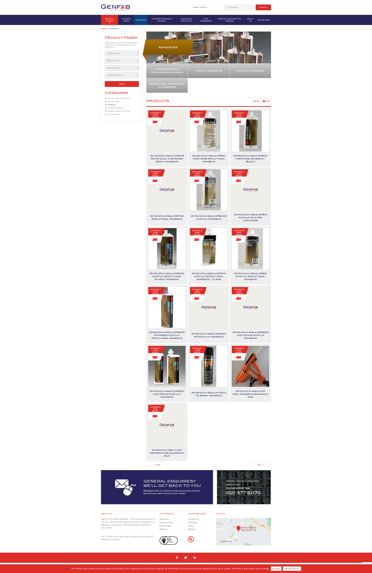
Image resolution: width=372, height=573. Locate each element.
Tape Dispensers (206, 20)
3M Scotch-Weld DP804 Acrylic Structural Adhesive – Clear (209, 276)
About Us (250, 20)
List (257, 101)
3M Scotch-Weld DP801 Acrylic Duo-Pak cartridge (250, 217)
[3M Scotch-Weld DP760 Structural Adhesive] (167, 189)
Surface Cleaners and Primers (229, 20)
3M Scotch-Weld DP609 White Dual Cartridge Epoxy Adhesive (167, 159)
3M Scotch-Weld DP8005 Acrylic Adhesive (209, 217)
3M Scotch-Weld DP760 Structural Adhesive (167, 217)
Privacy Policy (166, 523)
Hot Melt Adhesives (250, 71)
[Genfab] (115, 7)
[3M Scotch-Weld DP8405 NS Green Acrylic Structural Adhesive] (167, 307)
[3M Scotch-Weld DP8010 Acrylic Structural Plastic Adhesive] (167, 248)
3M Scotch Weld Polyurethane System (167, 71)
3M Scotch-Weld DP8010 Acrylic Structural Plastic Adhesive (166, 276)
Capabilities (263, 20)
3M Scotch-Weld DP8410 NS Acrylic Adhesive (208, 335)
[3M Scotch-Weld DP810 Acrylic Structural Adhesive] (250, 248)
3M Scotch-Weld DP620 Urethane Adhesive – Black (250, 159)
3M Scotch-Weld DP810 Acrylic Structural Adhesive (250, 276)
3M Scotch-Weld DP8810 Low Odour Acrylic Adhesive (166, 394)
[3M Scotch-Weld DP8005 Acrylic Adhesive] (208, 189)
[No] (368, 568)
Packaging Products (186, 20)
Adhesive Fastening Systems (161, 20)
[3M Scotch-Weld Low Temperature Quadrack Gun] (167, 425)
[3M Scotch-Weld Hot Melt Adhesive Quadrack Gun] (250, 366)
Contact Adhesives (208, 71)
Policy (191, 526)
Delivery (163, 529)
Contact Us (193, 519)
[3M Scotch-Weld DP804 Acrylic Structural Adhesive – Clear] (208, 248)
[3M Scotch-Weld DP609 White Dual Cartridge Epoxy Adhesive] (167, 131)
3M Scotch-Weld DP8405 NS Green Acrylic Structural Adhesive (167, 335)
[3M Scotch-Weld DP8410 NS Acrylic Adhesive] (208, 307)
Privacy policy (292, 569)
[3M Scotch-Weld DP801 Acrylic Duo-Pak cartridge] (250, 189)
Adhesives (141, 20)
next (260, 464)
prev (157, 464)
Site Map (192, 523)
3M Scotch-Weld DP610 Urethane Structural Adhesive (208, 159)
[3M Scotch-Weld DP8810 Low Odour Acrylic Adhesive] (167, 366)
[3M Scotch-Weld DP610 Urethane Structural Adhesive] (208, 131)
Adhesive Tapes (126, 20)
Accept (276, 569)
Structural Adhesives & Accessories (167, 85)
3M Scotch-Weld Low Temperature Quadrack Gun (167, 453)
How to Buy (165, 526)
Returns (191, 529)
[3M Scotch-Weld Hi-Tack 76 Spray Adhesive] (208, 366)
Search (263, 7)
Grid (267, 101)
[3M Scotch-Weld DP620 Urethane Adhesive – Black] (250, 131)
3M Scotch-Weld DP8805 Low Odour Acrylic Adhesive (251, 335)
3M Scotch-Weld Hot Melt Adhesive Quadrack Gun (250, 394)
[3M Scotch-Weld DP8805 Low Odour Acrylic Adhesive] (250, 307)
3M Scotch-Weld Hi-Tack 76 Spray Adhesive (208, 394)
